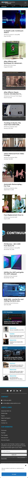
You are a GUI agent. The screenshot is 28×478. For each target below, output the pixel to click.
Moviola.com (4, 437)
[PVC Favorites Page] (23, 312)
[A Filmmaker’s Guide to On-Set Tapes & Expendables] (6, 364)
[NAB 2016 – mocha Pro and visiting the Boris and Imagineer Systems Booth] (14, 289)
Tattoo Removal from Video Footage (14, 154)
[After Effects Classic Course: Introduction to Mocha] (14, 80)
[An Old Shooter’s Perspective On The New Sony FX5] (6, 377)
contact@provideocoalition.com (12, 403)
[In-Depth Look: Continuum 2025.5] (14, 19)
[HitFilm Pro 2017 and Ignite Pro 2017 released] (14, 262)
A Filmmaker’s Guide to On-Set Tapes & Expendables (17, 366)
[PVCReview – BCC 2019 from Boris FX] (14, 232)
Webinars (3, 420)
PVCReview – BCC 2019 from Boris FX (12, 245)
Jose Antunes (13, 276)
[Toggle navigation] (25, 2)
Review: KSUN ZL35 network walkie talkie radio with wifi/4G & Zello (17, 337)
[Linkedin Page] (17, 391)
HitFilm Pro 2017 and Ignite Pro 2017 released (14, 273)
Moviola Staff (13, 217)
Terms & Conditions (21, 457)
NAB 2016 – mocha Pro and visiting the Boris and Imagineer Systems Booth (13, 301)
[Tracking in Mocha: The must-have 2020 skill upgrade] (14, 111)
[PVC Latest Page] (23, 348)
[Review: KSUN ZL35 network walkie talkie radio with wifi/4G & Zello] (6, 335)
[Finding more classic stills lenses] (6, 341)
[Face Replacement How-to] (14, 203)
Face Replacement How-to (13, 215)
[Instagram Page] (14, 391)
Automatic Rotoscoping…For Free (13, 185)
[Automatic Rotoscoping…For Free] (14, 172)
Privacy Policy (4, 458)
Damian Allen (13, 126)
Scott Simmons (14, 303)
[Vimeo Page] (20, 391)
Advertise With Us (6, 411)
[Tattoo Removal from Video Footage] (14, 142)
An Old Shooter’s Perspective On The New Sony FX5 (16, 379)
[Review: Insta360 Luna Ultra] (6, 329)
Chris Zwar (13, 65)
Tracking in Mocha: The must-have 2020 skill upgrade (12, 124)
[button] (25, 465)
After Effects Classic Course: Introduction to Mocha (12, 94)
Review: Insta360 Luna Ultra (17, 330)
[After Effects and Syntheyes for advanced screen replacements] (14, 50)
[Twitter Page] (11, 391)
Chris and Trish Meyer (16, 96)
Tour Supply (4, 435)
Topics (3, 415)
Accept (14, 474)
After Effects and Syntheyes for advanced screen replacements (12, 63)
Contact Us (4, 423)
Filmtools (3, 430)
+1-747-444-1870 (6, 400)
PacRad (3, 433)
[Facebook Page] (7, 391)
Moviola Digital (5, 440)
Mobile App (4, 413)
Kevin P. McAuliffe (15, 34)
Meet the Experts (5, 418)
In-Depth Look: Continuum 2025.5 (13, 31)
